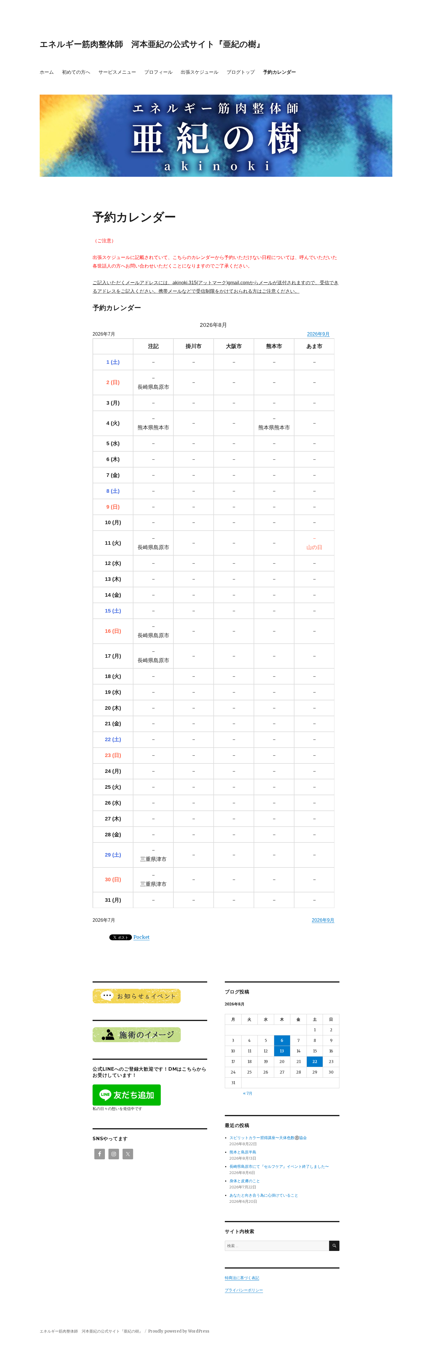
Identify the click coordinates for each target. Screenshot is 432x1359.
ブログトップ (241, 72)
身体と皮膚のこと (245, 1180)
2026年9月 (318, 334)
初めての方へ (76, 72)
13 (282, 1051)
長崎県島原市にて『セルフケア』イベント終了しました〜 (279, 1166)
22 (314, 1061)
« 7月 (247, 1093)
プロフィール (158, 72)
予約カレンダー (279, 72)
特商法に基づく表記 (242, 1277)
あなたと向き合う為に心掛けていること (264, 1195)
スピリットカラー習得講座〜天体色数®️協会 (268, 1137)
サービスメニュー (117, 72)
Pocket (141, 937)
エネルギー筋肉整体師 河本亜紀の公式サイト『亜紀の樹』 (152, 44)
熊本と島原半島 (243, 1152)
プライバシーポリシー (244, 1290)
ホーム (47, 72)
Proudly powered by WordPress (178, 1331)
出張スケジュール (199, 72)
